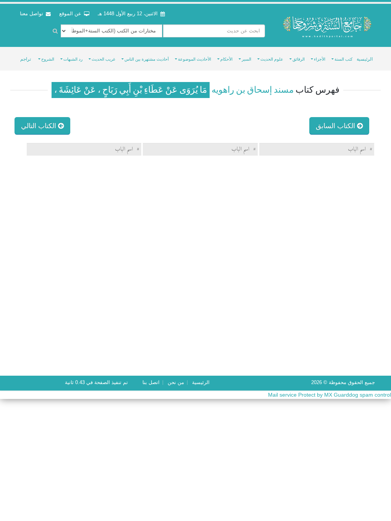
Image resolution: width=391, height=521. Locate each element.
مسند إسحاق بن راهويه (252, 90)
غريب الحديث (103, 59)
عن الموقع (71, 13)
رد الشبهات (72, 59)
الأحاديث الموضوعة (194, 59)
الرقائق (298, 59)
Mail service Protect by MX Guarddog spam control (329, 395)
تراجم (25, 59)
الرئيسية (365, 59)
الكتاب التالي (39, 126)
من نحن (176, 382)
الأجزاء (319, 59)
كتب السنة (343, 59)
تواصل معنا (32, 13)
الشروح (47, 59)
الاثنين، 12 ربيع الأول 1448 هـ (128, 13)
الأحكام (226, 59)
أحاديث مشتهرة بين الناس (146, 59)
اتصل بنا (151, 382)
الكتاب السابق (336, 126)
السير (246, 59)
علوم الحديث (271, 59)
